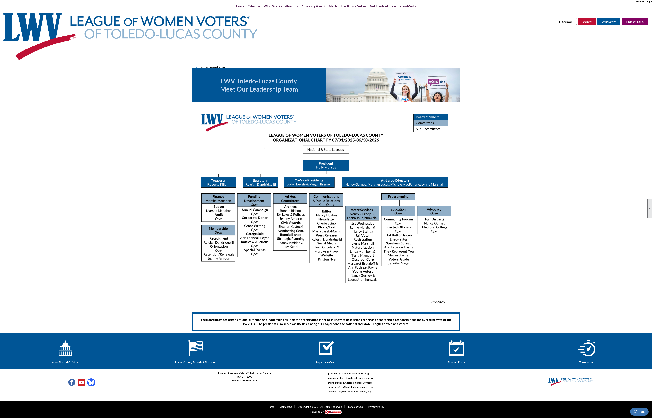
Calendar (254, 6)
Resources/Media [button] (404, 6)
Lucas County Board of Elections (195, 362)
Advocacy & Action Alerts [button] (320, 6)
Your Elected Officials (65, 362)
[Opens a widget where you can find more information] (639, 412)
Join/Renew (609, 21)
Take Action (586, 362)
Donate (587, 21)
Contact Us (286, 406)
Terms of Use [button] (355, 406)
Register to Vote (326, 362)
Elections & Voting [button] (354, 6)
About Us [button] (291, 6)
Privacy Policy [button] (376, 406)
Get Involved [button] (379, 6)
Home (240, 6)
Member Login (644, 1)
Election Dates (456, 362)
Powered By (317, 411)
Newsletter (565, 21)
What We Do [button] (273, 6)
